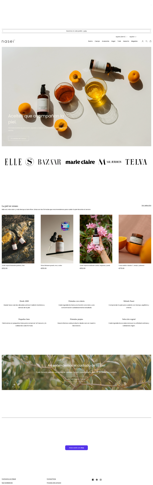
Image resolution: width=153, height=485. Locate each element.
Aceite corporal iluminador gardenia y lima (13, 265)
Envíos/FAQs (51, 479)
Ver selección (146, 205)
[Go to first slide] (150, 31)
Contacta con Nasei (9, 479)
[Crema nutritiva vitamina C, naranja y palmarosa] (135, 239)
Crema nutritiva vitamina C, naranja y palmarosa (131, 265)
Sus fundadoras (7, 483)
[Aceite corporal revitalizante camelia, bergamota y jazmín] (96, 239)
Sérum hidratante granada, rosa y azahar (51, 265)
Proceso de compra (54, 483)
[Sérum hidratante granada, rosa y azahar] (57, 239)
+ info (93, 31)
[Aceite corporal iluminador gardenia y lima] (18, 239)
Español (132, 37)
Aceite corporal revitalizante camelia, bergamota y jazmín (95, 265)
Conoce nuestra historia (76, 379)
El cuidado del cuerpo (18, 138)
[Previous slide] (3, 31)
